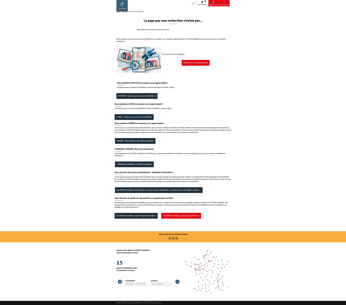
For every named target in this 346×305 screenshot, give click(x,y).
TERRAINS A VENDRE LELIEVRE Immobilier (134, 164)
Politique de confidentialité (135, 302)
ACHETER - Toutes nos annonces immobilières (137, 96)
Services (154, 281)
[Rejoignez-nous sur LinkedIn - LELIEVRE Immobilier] (173, 238)
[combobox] (161, 284)
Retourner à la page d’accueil (195, 63)
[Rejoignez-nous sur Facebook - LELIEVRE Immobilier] (169, 238)
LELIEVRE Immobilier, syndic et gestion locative (136, 215)
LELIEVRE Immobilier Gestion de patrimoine (181, 215)
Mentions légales (121, 302)
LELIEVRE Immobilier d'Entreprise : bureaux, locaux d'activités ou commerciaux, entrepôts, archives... (159, 190)
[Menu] (193, 3)
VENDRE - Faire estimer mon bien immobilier (135, 141)
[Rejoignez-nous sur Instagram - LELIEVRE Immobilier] (176, 238)
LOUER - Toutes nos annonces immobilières (134, 117)
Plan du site (147, 302)
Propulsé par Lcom (156, 302)
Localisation (130, 281)
